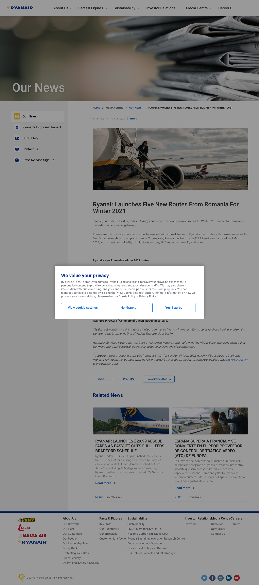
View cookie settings (83, 307)
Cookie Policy (127, 296)
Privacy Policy (147, 296)
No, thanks (128, 307)
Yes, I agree (174, 307)
